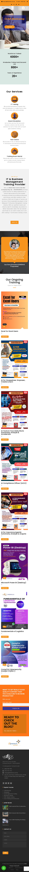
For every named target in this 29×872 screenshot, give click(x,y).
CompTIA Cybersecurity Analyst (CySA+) (11, 670)
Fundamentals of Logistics (12, 631)
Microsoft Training (8, 795)
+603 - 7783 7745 (21, 1)
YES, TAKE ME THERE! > (10, 730)
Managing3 (6, 792)
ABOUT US (14, 222)
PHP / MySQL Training (9, 797)
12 (5, 624)
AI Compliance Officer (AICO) (14, 483)
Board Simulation (19, 868)
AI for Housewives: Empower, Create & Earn (13, 381)
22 (5, 476)
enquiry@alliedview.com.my (9, 1)
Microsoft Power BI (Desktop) (13, 583)
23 (5, 373)
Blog (17, 870)
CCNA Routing (7, 790)
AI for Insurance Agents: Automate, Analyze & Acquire (13, 533)
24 (5, 324)
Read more (5, 825)
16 (5, 662)
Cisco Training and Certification (11, 799)
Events (12, 870)
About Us (11, 868)
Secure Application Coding (10, 794)
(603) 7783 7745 (8, 769)
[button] (3, 868)
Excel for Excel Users (9, 331)
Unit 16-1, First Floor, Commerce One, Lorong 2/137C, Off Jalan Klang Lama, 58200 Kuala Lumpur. (15, 776)
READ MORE (4, 336)
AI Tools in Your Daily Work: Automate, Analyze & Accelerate (12, 432)
